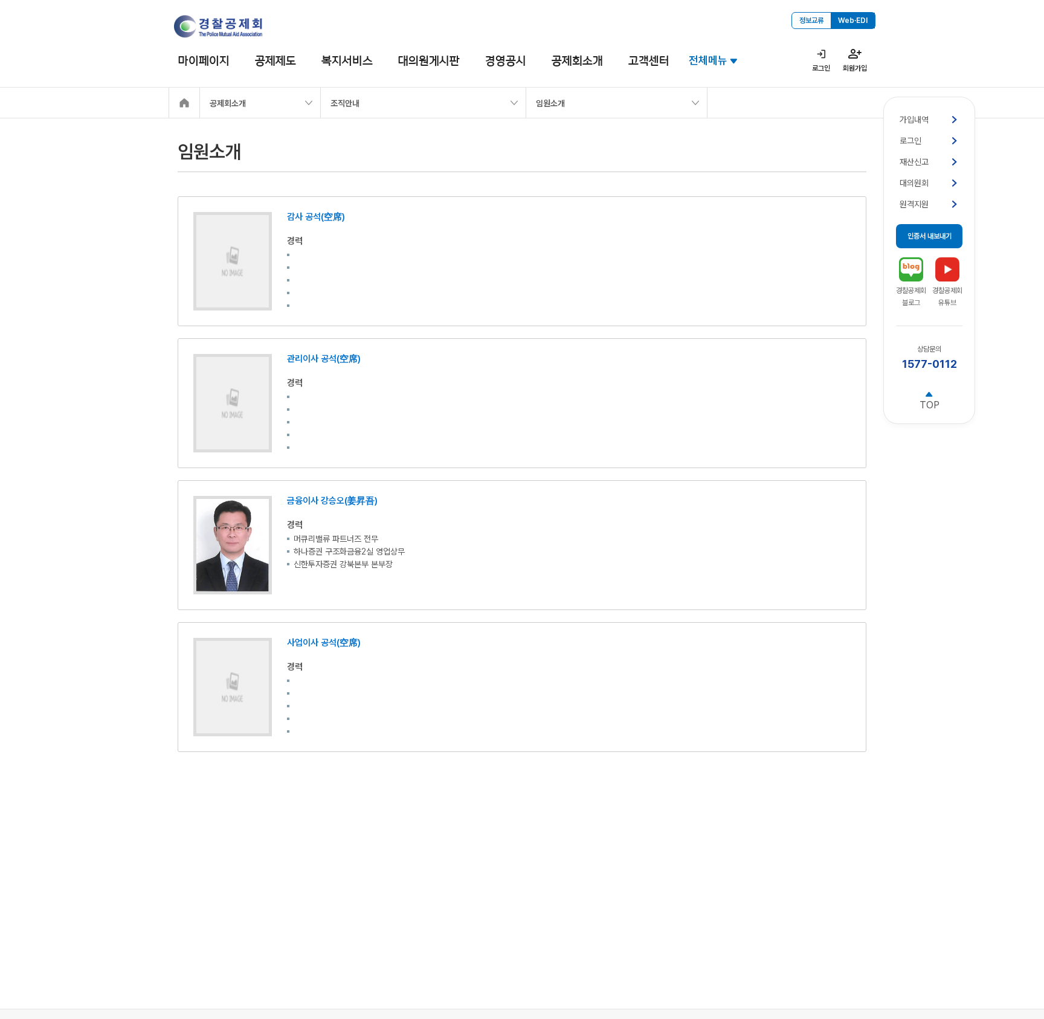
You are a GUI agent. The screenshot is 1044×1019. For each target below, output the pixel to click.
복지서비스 (347, 61)
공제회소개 (577, 61)
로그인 (821, 68)
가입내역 (914, 119)
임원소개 (550, 103)
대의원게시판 (429, 61)
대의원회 (914, 183)
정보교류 (811, 20)
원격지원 (914, 204)
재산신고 (914, 162)
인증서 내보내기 (929, 236)
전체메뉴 (708, 60)
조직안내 (344, 103)
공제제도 (275, 61)
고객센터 (648, 61)
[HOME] (184, 103)
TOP (929, 405)
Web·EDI (853, 20)
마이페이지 (204, 61)
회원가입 (855, 68)
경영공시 (505, 61)
